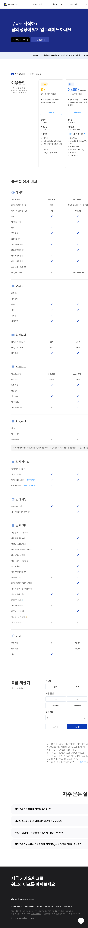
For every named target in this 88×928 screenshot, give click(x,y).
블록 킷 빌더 (30, 480)
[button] (81, 921)
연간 (77, 687)
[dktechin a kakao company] (22, 899)
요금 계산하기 (40, 39)
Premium (77, 705)
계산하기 (77, 726)
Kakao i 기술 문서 (28, 485)
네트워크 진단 (68, 906)
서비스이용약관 (29, 906)
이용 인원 (50, 712)
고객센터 (58, 906)
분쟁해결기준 (49, 906)
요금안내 (73, 4)
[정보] (19, 199)
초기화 (55, 726)
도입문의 (83, 762)
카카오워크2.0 (56, 4)
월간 (55, 687)
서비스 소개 (37, 4)
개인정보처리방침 (16, 906)
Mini (77, 699)
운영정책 (39, 906)
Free (55, 699)
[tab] (18, 74)
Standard (55, 705)
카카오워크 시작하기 (20, 39)
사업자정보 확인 (36, 914)
